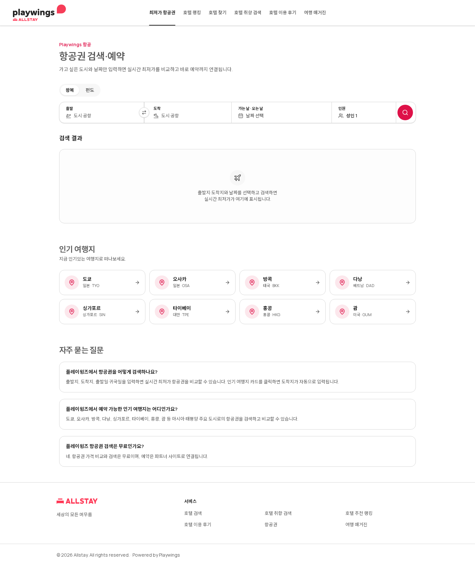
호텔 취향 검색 (247, 12)
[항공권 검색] (405, 112)
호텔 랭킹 (192, 12)
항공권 (271, 524)
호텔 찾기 (218, 12)
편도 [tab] (90, 90)
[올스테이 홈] (39, 13)
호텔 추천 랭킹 (359, 513)
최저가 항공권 (162, 12)
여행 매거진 (315, 12)
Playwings (169, 555)
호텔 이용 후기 (282, 12)
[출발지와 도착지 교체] (144, 112)
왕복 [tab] (70, 90)
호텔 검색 (193, 513)
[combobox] (105, 115)
